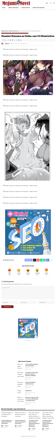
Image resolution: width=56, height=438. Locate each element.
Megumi (7, 43)
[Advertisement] (28, 19)
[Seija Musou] (20, 392)
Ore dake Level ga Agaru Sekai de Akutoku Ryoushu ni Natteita (31, 374)
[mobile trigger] (53, 3)
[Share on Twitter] (10, 40)
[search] (44, 3)
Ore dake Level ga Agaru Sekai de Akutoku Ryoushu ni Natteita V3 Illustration (47, 423)
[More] (21, 40)
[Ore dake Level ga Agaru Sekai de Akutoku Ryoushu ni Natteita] (20, 374)
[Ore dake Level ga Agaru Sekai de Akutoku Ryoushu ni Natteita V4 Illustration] (35, 415)
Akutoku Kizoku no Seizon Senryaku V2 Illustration (20, 422)
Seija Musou (28, 390)
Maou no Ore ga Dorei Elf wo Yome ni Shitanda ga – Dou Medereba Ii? (31, 399)
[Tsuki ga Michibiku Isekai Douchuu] (20, 384)
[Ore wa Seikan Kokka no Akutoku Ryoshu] (20, 366)
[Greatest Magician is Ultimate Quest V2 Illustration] (7, 415)
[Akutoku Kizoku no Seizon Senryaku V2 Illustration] (21, 415)
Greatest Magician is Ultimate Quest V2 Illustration (6, 422)
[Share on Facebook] (8, 40)
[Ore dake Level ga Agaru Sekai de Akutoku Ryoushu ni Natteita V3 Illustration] (48, 415)
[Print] (19, 40)
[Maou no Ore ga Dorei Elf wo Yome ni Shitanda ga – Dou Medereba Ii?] (20, 399)
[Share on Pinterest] (12, 40)
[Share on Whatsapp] (15, 40)
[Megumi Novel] (16, 3)
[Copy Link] (17, 40)
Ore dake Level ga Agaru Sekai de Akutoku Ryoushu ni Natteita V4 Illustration (34, 423)
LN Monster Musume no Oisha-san (20, 33)
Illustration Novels (6, 33)
